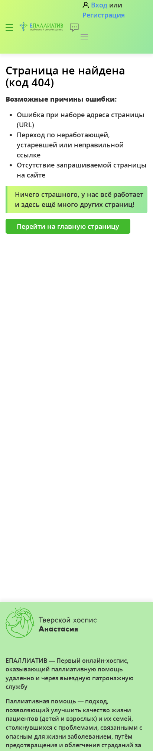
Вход (99, 4)
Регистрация (103, 14)
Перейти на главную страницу (68, 226)
